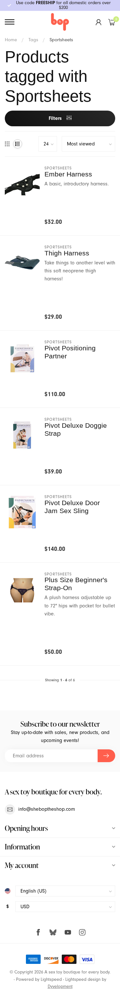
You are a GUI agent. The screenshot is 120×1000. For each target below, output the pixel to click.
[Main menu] (9, 22)
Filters (56, 118)
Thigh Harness (66, 253)
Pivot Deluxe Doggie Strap (75, 429)
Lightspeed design (82, 979)
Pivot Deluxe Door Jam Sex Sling (72, 506)
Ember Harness (68, 174)
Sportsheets (61, 40)
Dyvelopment (60, 986)
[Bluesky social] (53, 932)
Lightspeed (51, 979)
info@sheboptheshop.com (46, 809)
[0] (111, 22)
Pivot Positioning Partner (70, 352)
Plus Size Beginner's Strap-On (76, 583)
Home (11, 40)
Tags (33, 40)
